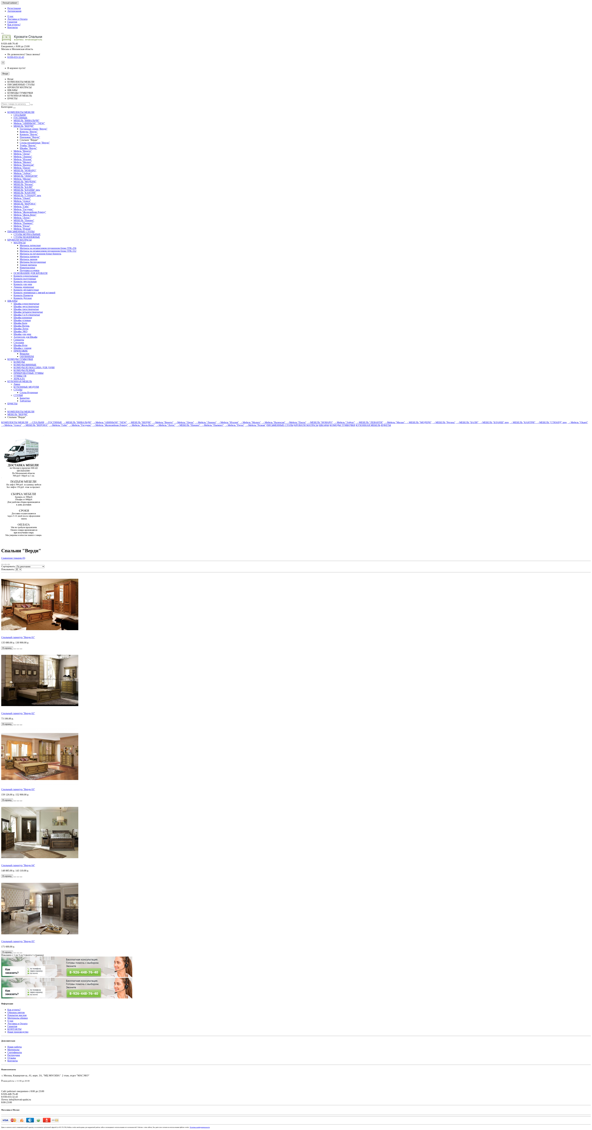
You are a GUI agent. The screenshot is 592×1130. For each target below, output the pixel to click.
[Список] (5, 564)
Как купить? (14, 24)
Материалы (13, 1049)
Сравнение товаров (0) (13, 558)
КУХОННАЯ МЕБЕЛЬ (19, 381)
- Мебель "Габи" (58, 425)
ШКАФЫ (12, 301)
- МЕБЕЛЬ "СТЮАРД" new (551, 422)
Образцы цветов (16, 1012)
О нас (10, 16)
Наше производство (17, 1032)
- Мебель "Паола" (296, 422)
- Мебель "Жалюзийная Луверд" (110, 425)
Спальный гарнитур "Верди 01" (18, 637)
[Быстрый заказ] (15, 648)
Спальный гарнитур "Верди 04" (18, 865)
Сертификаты (14, 1052)
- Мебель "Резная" (255, 425)
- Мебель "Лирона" (206, 422)
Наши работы (14, 1047)
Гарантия (12, 22)
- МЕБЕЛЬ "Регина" (443, 422)
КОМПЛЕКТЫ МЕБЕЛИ (20, 112)
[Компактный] (8, 564)
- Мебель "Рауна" (234, 425)
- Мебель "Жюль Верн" (142, 425)
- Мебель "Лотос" (165, 425)
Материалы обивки (17, 1018)
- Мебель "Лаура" (184, 422)
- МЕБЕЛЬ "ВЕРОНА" (35, 425)
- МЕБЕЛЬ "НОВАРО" (320, 422)
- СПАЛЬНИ (36, 422)
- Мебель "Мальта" (250, 422)
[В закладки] (18, 648)
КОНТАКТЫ (14, 1029)
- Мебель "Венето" (162, 422)
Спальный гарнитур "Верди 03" (18, 789)
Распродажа (13, 1055)
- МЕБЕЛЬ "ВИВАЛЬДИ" (77, 422)
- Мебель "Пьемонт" (212, 425)
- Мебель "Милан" (395, 422)
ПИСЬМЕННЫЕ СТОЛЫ (21, 231)
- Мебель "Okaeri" (577, 422)
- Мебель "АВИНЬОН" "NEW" (109, 422)
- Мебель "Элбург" (344, 422)
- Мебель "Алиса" (11, 425)
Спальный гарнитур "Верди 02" (18, 713)
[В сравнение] (21, 648)
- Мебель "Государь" (80, 425)
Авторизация (14, 11)
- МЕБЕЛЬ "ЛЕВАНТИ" (369, 422)
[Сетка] (2, 564)
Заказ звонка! (23, 54)
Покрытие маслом (17, 1015)
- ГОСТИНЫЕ (53, 422)
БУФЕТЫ (12, 403)
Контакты (12, 27)
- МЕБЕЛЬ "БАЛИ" (467, 422)
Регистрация (14, 8)
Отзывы (11, 1058)
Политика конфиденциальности (200, 1127)
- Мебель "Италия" (228, 422)
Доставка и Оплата (17, 19)
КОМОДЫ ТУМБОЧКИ (20, 359)
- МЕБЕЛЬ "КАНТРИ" (523, 422)
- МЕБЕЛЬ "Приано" (188, 425)
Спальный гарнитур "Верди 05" (18, 941)
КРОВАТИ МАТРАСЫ (19, 240)
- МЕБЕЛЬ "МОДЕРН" (419, 422)
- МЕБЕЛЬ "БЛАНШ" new (494, 422)
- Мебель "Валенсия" (273, 422)
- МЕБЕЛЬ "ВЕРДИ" (139, 422)
